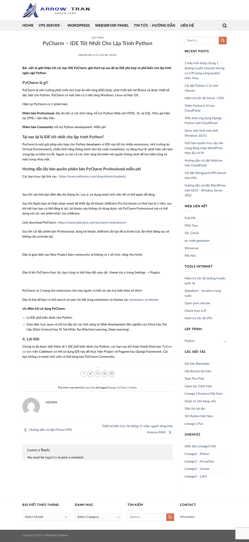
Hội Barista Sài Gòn (198, 371)
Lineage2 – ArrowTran (199, 461)
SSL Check (192, 233)
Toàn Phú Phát (194, 378)
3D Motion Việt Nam (199, 416)
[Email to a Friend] (98, 374)
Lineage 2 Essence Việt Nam (204, 393)
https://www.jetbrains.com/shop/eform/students (92, 176)
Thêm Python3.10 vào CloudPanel (200, 108)
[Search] (225, 25)
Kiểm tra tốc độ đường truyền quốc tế (205, 281)
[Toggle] (225, 341)
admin (113, 55)
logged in (51, 457)
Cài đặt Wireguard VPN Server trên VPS (205, 175)
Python (133, 387)
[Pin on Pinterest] (105, 374)
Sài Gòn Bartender (197, 363)
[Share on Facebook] (83, 374)
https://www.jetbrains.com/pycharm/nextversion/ (92, 222)
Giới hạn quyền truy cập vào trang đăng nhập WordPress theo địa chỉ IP (204, 148)
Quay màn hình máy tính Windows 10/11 (201, 133)
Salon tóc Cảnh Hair (198, 386)
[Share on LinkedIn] (112, 374)
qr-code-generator (197, 240)
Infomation (187, 516)
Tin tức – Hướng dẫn (154, 25)
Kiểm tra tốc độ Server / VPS (204, 98)
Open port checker (197, 303)
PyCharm (122, 387)
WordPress (79, 25)
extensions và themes (143, 299)
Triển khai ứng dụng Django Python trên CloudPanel (203, 121)
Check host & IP (195, 310)
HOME (27, 25)
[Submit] (223, 40)
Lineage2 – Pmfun (197, 453)
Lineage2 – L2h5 (196, 476)
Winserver (192, 248)
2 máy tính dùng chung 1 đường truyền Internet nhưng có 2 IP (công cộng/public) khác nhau (204, 71)
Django (112, 387)
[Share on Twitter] (90, 374)
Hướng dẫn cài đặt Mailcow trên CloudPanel (204, 163)
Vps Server (49, 25)
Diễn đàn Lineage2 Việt (200, 446)
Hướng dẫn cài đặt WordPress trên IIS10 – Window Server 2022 (205, 190)
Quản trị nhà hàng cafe (200, 401)
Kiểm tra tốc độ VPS (198, 318)
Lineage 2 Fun (194, 423)
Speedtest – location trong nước (203, 293)
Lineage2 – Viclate (197, 468)
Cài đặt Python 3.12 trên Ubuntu (201, 88)
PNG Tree (191, 225)
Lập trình (97, 38)
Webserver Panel (112, 25)
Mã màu (190, 255)
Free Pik (190, 218)
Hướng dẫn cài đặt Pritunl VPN (50, 429)
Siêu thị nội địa (195, 408)
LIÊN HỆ (187, 25)
